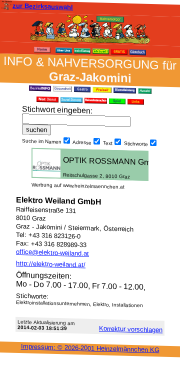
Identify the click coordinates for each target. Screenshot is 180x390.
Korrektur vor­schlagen (130, 329)
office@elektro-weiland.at (52, 253)
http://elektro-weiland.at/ (51, 264)
